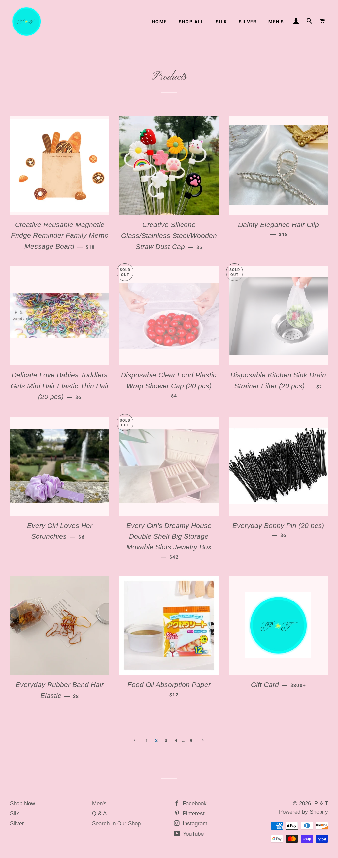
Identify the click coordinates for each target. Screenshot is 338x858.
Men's (276, 21)
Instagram (194, 823)
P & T (321, 803)
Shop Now (22, 803)
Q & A (99, 813)
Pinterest (193, 813)
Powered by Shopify (303, 812)
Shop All (191, 21)
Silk (221, 21)
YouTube (192, 834)
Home (159, 21)
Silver (247, 21)
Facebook (194, 803)
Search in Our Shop (116, 823)
